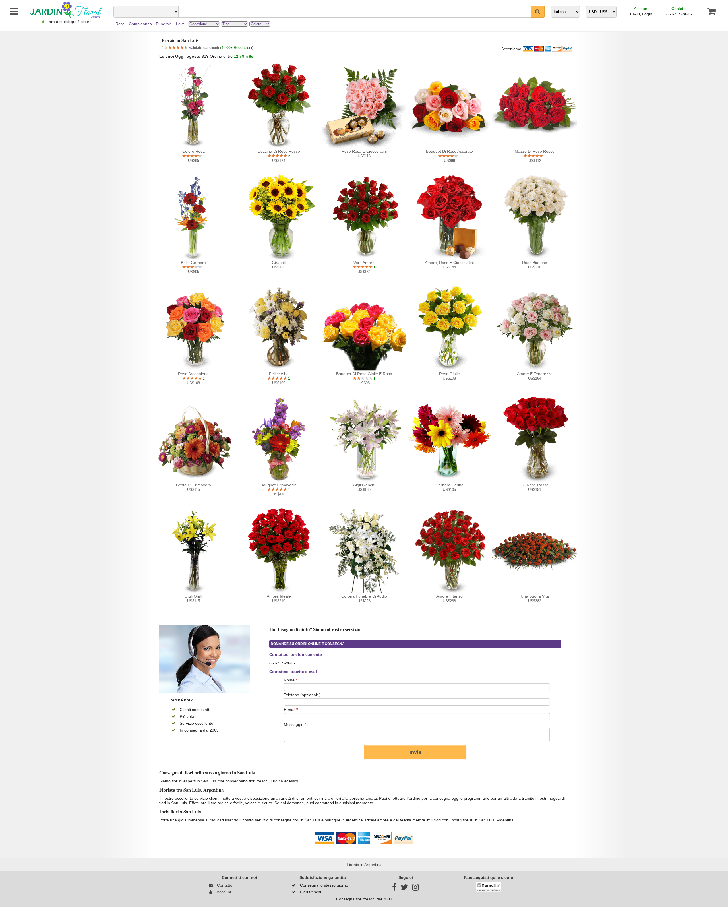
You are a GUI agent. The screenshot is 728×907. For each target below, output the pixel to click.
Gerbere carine (449, 485)
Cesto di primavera (193, 485)
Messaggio (295, 724)
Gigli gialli (193, 596)
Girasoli (279, 262)
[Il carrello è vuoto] (711, 11)
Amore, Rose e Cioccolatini (449, 262)
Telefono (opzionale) (302, 695)
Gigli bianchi (364, 485)
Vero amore (364, 262)
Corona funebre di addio (364, 596)
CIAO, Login (641, 14)
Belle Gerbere (193, 262)
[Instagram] (415, 888)
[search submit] (538, 12)
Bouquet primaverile (278, 485)
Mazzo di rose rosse (535, 151)
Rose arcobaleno (193, 373)
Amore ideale (279, 596)
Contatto (679, 8)
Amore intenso (449, 596)
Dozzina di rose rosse (279, 151)
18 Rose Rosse (535, 485)
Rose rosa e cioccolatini (364, 151)
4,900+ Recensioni (236, 48)
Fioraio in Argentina (364, 864)
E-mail (291, 709)
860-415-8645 (679, 14)
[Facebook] (394, 888)
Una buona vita (535, 596)
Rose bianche (534, 262)
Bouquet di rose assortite (449, 151)
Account (641, 8)
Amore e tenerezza (535, 373)
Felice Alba (279, 373)
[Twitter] (404, 888)
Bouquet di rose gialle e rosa (364, 373)
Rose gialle (449, 373)
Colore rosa (193, 151)
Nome (290, 680)
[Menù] (11, 11)
